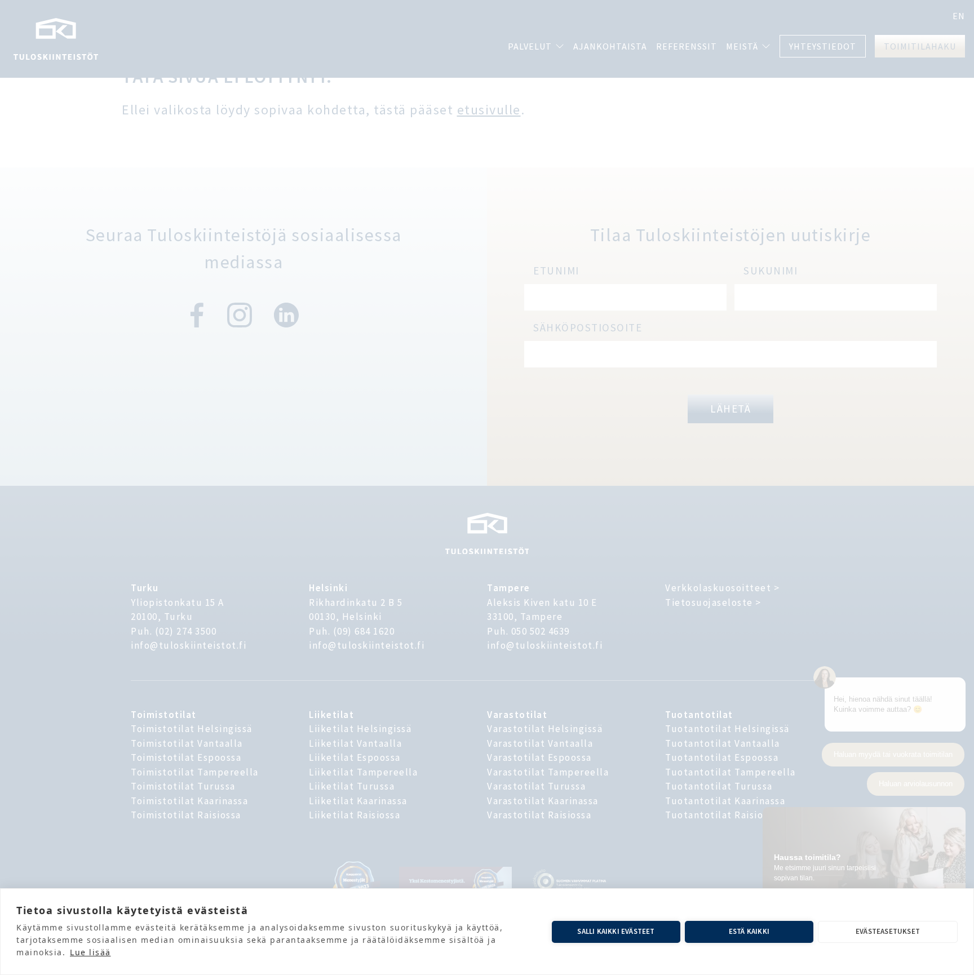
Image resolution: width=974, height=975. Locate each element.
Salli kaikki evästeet (615, 931)
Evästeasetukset (888, 931)
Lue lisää (90, 952)
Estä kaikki (749, 931)
